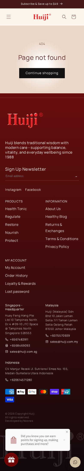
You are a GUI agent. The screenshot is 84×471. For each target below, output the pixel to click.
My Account (15, 267)
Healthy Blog (56, 216)
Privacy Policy (57, 246)
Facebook (33, 189)
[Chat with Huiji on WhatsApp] (75, 462)
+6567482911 (19, 339)
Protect (11, 240)
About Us (53, 208)
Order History (16, 275)
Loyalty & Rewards (20, 283)
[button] (8, 17)
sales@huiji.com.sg (23, 351)
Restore (11, 224)
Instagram (13, 189)
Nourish (12, 232)
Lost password (17, 291)
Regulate (12, 216)
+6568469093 (20, 345)
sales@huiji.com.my (64, 342)
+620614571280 (21, 380)
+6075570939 (60, 335)
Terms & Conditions (61, 238)
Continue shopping (42, 73)
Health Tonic (16, 208)
